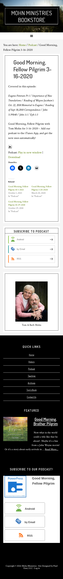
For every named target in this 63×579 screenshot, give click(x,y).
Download (14, 157)
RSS (30, 535)
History (31, 361)
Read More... (51, 449)
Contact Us (31, 397)
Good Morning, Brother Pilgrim (45, 421)
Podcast (31, 368)
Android (30, 508)
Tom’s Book (31, 390)
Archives (31, 383)
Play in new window (30, 152)
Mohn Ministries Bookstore (31, 16)
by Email (30, 522)
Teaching (31, 376)
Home (31, 354)
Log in (37, 568)
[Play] (10, 148)
